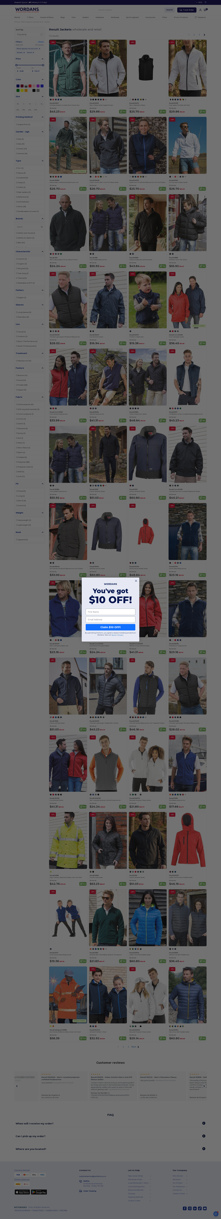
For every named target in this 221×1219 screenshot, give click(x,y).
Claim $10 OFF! (110, 627)
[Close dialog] (136, 581)
